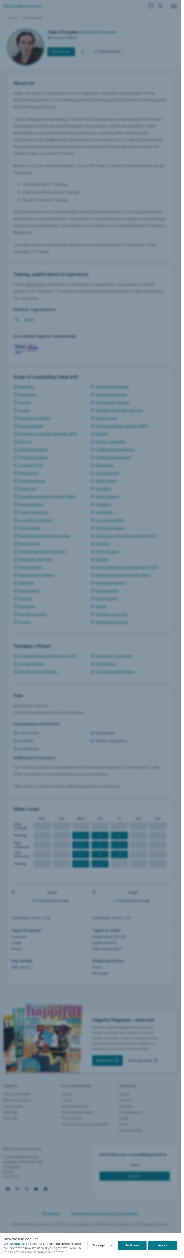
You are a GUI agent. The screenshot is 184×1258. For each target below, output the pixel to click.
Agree (162, 1245)
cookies (19, 1244)
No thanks (132, 1245)
